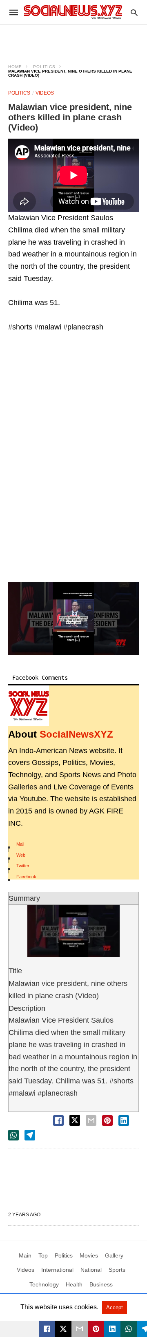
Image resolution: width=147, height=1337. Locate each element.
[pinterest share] (107, 1120)
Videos (45, 93)
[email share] (91, 1120)
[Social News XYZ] (73, 12)
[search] (134, 12)
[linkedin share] (123, 1120)
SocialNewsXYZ (76, 734)
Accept (114, 1307)
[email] (79, 1329)
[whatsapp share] (13, 1135)
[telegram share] (29, 1135)
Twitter (22, 865)
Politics (44, 66)
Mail (20, 844)
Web (20, 855)
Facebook (26, 876)
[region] (73, 39)
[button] (73, 618)
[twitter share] (74, 1120)
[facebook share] (58, 1120)
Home (15, 66)
